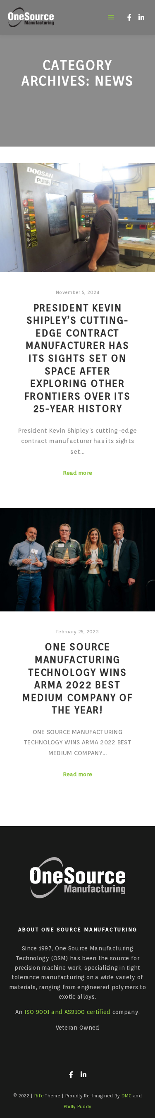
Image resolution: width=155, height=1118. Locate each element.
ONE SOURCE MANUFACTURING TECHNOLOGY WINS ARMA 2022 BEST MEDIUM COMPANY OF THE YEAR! (77, 678)
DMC (127, 1096)
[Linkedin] (141, 17)
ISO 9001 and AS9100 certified (67, 1012)
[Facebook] (129, 17)
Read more (78, 472)
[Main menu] (111, 17)
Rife (39, 1096)
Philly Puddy (78, 1106)
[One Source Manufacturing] (31, 17)
